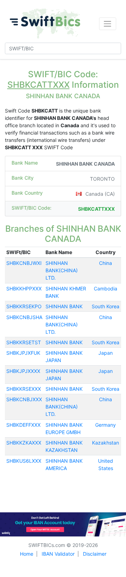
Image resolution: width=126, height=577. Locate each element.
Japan (105, 353)
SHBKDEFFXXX (23, 425)
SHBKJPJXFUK (23, 353)
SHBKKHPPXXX (24, 288)
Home (26, 554)
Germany (105, 425)
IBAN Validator (58, 554)
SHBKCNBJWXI (24, 263)
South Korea (105, 306)
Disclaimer (94, 554)
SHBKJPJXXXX (23, 371)
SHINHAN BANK (64, 306)
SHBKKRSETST (23, 342)
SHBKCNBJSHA (24, 317)
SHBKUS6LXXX (23, 461)
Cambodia (105, 288)
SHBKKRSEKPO (24, 306)
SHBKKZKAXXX (23, 443)
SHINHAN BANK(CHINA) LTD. (62, 270)
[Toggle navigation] (107, 23)
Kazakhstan (105, 443)
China (105, 263)
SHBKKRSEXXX (23, 389)
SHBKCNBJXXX (24, 399)
